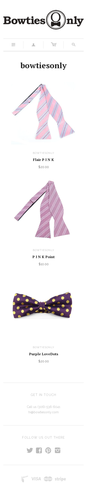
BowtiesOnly (43, 153)
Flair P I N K (43, 159)
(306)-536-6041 (48, 407)
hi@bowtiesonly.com (43, 412)
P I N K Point (43, 256)
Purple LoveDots (43, 353)
